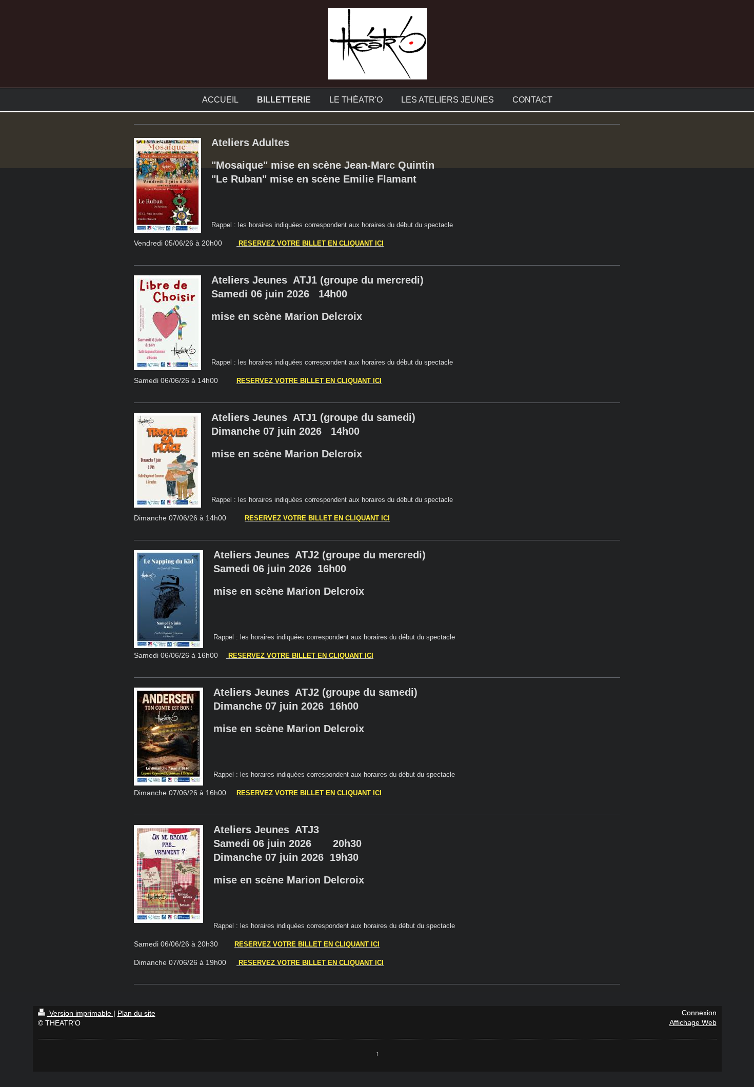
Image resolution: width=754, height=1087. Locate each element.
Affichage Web (693, 1022)
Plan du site (136, 1013)
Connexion (699, 1013)
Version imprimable (80, 1013)
